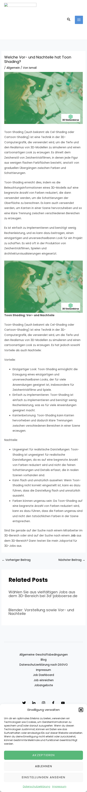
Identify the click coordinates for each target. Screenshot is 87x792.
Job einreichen (44, 680)
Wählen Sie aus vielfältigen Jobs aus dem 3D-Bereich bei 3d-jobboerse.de (42, 593)
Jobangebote (43, 685)
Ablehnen (43, 766)
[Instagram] (43, 703)
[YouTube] (63, 703)
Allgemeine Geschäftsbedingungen (43, 655)
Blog (44, 660)
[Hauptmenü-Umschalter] (79, 20)
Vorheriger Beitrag (16, 560)
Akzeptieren (43, 755)
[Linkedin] (34, 703)
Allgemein (13, 68)
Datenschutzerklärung (36, 786)
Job (73, 535)
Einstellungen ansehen (43, 777)
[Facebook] (53, 703)
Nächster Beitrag (71, 560)
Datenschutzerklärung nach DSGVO (43, 665)
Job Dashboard (43, 675)
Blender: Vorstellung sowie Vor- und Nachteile (41, 611)
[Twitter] (24, 703)
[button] (81, 710)
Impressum (59, 786)
